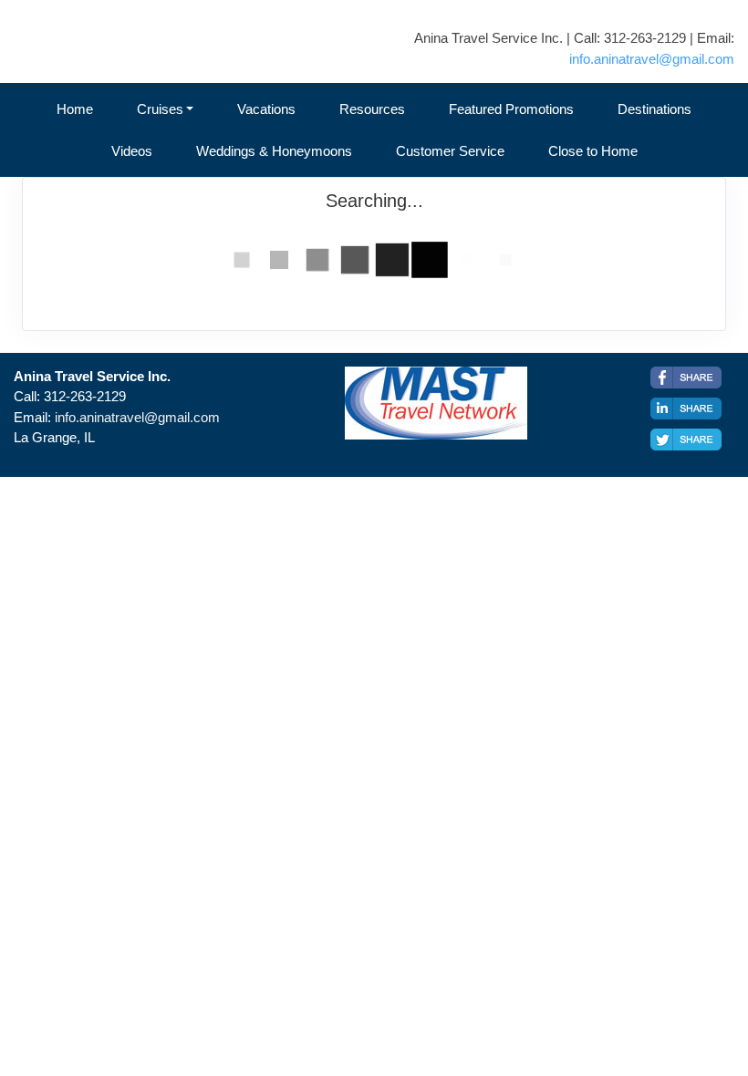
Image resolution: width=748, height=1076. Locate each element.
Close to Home (593, 151)
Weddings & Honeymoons (274, 151)
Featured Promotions (511, 109)
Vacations (266, 109)
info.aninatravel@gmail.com (651, 59)
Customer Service (450, 151)
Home (75, 109)
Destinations (654, 109)
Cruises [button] (160, 109)
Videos (131, 151)
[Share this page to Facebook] (686, 377)
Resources (372, 109)
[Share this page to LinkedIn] (686, 408)
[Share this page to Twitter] (686, 439)
